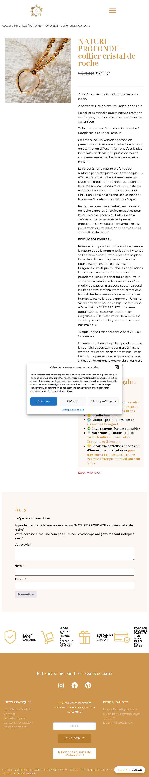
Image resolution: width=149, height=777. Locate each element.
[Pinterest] (88, 685)
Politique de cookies (73, 409)
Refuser (72, 401)
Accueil (7, 25)
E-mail (20, 579)
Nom (19, 565)
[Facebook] (74, 685)
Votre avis (23, 544)
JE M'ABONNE (74, 738)
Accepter (43, 401)
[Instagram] (61, 685)
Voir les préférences (103, 401)
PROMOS (20, 25)
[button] (117, 367)
